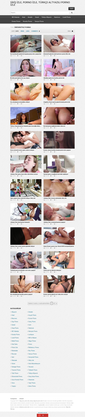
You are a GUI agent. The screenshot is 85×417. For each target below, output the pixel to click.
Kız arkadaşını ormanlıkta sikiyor (20, 102)
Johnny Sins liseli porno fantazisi (20, 222)
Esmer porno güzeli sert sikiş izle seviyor (56, 294)
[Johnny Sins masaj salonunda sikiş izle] (59, 188)
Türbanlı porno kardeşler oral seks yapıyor (22, 270)
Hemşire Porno (32, 331)
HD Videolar (15, 17)
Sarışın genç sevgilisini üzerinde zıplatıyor (56, 174)
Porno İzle (15, 347)
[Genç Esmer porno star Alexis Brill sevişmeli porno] (59, 236)
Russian (14, 354)
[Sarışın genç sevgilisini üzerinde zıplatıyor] (59, 164)
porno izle (41, 405)
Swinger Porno (16, 367)
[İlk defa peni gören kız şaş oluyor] (26, 68)
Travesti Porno (16, 370)
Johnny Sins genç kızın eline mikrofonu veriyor (24, 174)
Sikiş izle (31, 360)
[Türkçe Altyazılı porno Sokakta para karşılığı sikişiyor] (26, 116)
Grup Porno (15, 328)
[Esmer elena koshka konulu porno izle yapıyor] (59, 140)
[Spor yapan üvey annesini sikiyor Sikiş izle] (26, 188)
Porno (30, 344)
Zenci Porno (32, 386)
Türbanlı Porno (32, 370)
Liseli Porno (67, 17)
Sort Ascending (39, 31)
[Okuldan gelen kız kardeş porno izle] (59, 68)
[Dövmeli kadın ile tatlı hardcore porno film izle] (59, 44)
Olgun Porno (32, 341)
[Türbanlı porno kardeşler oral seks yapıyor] (26, 260)
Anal (23, 17)
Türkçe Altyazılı (47, 17)
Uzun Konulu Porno (17, 379)
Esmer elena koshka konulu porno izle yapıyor (57, 150)
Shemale (14, 360)
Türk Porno (15, 373)
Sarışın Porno (39, 21)
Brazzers (14, 318)
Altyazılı (14, 312)
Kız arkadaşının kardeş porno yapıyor (21, 294)
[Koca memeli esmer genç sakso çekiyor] (26, 140)
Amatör (30, 17)
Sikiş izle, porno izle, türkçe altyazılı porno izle (40, 3)
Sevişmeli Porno (33, 357)
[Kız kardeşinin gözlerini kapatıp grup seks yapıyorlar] (26, 44)
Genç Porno (32, 321)
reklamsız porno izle (24, 407)
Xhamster (31, 379)
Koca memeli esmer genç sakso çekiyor (22, 150)
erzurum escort (42, 412)
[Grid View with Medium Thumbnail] (72, 31)
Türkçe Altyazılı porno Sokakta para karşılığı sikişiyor (26, 126)
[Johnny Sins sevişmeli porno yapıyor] (59, 212)
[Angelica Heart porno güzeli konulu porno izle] (59, 92)
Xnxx (13, 383)
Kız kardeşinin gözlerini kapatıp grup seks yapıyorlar (25, 54)
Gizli (29, 325)
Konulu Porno (27, 21)
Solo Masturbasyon (34, 363)
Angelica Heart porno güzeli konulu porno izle (57, 102)
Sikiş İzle (68, 407)
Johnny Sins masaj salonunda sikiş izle (55, 198)
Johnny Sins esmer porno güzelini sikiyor (22, 246)
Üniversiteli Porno (17, 376)
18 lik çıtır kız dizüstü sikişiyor (52, 270)
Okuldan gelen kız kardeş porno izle (54, 78)
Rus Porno (31, 350)
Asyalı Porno (32, 315)
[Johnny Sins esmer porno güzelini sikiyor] (26, 236)
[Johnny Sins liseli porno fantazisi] (26, 212)
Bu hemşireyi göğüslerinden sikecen (54, 126)
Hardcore (57, 17)
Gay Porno (15, 321)
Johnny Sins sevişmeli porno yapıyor (54, 222)
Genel (37, 17)
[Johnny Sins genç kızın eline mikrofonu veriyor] (26, 164)
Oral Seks (15, 344)
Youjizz (14, 386)
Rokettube (15, 350)
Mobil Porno (15, 341)
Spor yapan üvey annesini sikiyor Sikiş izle (22, 198)
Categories (13, 398)
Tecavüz (30, 367)
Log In (71, 8)
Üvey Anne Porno (33, 376)
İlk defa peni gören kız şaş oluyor (20, 78)
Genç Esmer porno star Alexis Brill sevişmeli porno (59, 246)
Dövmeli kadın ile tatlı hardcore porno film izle (57, 54)
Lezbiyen (31, 334)
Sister (13, 363)
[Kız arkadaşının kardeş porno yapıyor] (26, 284)
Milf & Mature (32, 338)
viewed (21, 398)
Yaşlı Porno (31, 383)
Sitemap (12, 409)
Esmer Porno (16, 21)
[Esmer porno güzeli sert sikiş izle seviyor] (59, 284)
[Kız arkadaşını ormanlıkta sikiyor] (26, 92)
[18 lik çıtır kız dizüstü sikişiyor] (59, 260)
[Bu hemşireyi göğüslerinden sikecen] (59, 116)
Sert (13, 357)
